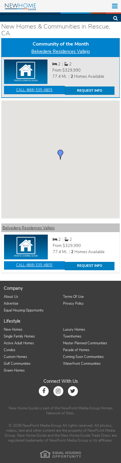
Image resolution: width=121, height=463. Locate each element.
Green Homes (14, 370)
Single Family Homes (19, 336)
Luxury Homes (74, 329)
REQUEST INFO (89, 90)
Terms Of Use (73, 296)
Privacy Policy (73, 303)
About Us (11, 296)
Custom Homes (15, 357)
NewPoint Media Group (80, 408)
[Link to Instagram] (58, 391)
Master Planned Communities (85, 343)
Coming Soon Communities (83, 357)
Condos (9, 350)
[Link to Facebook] (44, 391)
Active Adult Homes (19, 343)
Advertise (11, 303)
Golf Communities (17, 363)
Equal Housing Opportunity (24, 310)
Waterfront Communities (82, 363)
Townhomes (72, 336)
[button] (60, 154)
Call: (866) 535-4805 (34, 90)
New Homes (13, 329)
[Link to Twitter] (73, 391)
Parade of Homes (76, 350)
